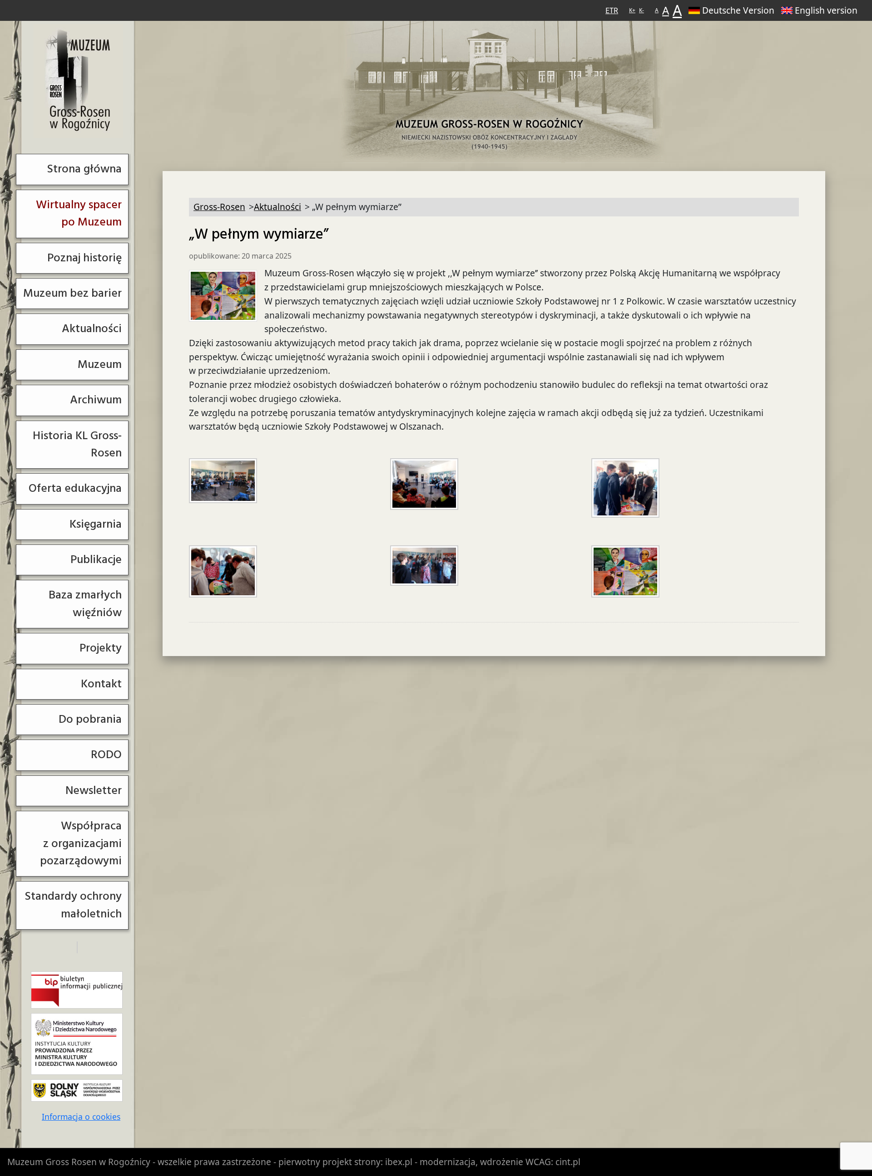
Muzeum (100, 364)
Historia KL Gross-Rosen (77, 444)
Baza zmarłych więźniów (85, 603)
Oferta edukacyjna (75, 488)
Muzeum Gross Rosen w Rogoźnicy (78, 1162)
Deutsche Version (738, 10)
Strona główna (84, 169)
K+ (632, 10)
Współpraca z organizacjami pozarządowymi (81, 843)
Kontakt (101, 684)
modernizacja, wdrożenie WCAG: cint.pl (500, 1162)
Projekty (100, 648)
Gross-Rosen (78, 81)
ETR (611, 10)
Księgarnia (95, 524)
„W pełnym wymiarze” (259, 235)
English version (826, 10)
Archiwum (96, 400)
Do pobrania (90, 719)
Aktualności (92, 329)
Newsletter (93, 791)
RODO (106, 755)
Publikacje (96, 560)
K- (641, 10)
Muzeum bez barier (72, 293)
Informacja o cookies (81, 1116)
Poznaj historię (84, 258)
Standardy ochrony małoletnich (73, 904)
